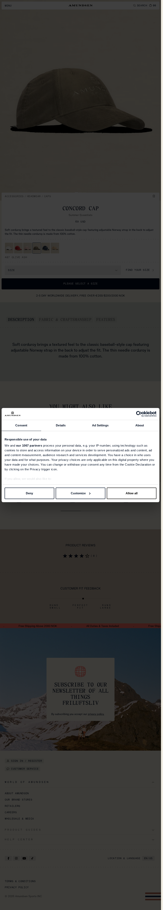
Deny (29, 493)
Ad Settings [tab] (100, 425)
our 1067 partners (29, 445)
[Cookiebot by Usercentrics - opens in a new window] (139, 414)
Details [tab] (61, 425)
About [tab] (139, 425)
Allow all (132, 493)
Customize (78, 493)
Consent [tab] (21, 425)
